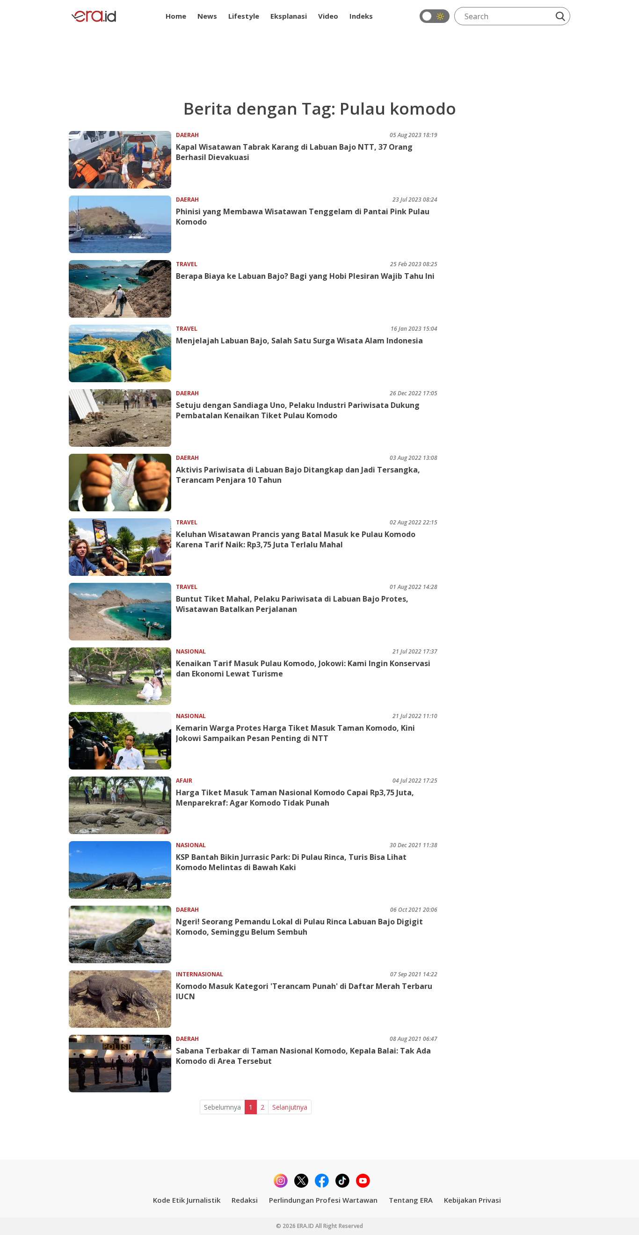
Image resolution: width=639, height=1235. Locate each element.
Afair (184, 781)
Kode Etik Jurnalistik (186, 1200)
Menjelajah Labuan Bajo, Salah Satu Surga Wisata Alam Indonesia (299, 340)
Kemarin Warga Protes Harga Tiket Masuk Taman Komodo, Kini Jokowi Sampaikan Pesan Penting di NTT (295, 733)
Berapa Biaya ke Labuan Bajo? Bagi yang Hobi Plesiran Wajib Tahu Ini (305, 276)
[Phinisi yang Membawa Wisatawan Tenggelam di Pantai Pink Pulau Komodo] (122, 224)
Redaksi (245, 1200)
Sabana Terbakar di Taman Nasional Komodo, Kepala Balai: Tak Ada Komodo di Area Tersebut (303, 1056)
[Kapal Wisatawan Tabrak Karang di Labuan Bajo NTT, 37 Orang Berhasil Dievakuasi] (122, 160)
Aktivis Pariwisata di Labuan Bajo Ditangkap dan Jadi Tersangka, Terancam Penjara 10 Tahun (298, 475)
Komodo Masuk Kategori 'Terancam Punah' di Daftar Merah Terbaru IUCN (304, 991)
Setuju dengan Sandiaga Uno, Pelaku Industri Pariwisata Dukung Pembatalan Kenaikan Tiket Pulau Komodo (298, 410)
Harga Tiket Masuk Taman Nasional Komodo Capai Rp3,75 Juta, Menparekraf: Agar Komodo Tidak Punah (295, 797)
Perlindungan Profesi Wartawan (323, 1200)
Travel (186, 264)
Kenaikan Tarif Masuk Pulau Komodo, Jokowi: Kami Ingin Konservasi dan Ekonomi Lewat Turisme (303, 668)
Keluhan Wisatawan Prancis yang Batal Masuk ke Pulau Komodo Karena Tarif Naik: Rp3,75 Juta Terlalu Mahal (295, 539)
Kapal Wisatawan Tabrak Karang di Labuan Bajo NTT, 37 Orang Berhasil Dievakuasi (294, 152)
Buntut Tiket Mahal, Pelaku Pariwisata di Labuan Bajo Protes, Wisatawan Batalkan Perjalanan (292, 604)
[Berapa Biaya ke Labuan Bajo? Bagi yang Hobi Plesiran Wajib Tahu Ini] (122, 289)
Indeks (361, 16)
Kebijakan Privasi (472, 1200)
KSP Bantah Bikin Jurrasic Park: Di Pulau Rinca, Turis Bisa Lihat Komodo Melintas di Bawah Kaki (291, 862)
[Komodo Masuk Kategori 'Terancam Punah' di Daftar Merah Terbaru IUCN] (122, 999)
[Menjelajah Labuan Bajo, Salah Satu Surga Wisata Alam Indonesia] (122, 353)
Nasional (191, 651)
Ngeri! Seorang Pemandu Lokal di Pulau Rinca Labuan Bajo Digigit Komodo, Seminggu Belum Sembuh (299, 926)
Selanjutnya (289, 1107)
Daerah (187, 135)
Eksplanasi (288, 16)
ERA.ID (306, 1226)
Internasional (199, 974)
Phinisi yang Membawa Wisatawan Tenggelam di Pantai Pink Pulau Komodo (302, 216)
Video (328, 16)
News (207, 16)
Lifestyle (243, 16)
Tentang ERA (411, 1200)
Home (176, 16)
